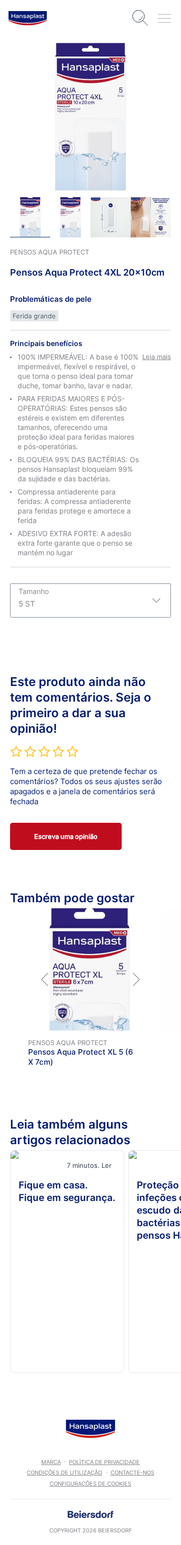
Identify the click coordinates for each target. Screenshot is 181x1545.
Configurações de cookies (90, 1483)
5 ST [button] (34, 598)
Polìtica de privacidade (104, 1462)
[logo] (27, 18)
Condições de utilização (64, 1472)
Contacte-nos (132, 1472)
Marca (51, 1462)
